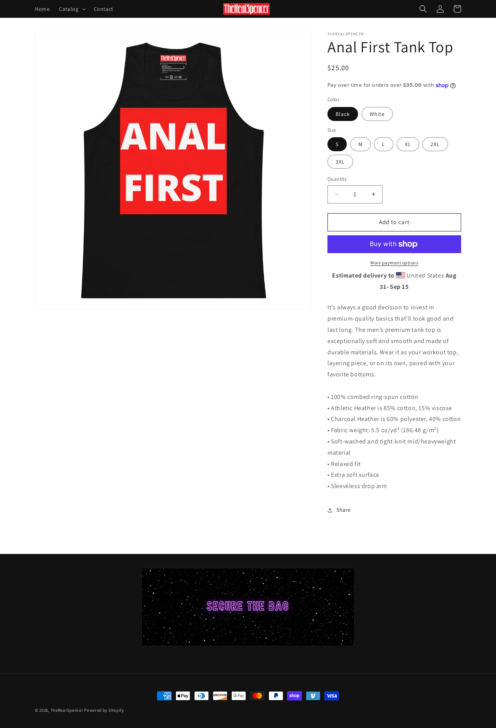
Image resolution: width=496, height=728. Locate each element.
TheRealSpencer (67, 710)
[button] (71, 9)
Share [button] (343, 509)
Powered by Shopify (104, 710)
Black (343, 113)
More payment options (394, 263)
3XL (340, 161)
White (377, 113)
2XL (435, 144)
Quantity (337, 179)
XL (408, 144)
